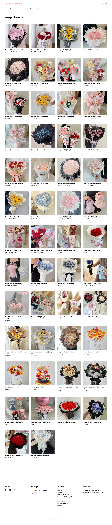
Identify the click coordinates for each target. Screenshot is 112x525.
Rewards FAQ (60, 505)
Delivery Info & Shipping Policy (65, 496)
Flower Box (40, 9)
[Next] (60, 468)
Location (59, 492)
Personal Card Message (63, 494)
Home (6, 9)
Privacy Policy (60, 499)
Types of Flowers (30, 9)
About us (59, 490)
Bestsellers (13, 9)
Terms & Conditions (62, 501)
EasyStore (63, 519)
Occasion (20, 9)
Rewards (59, 507)
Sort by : (92, 22)
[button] (99, 3)
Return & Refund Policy (63, 503)
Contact (46, 9)
